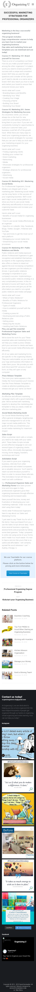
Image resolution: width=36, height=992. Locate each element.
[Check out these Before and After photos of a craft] (18, 842)
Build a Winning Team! (23, 672)
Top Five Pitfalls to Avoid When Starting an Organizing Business (23, 629)
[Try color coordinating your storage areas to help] (18, 908)
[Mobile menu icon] (33, 4)
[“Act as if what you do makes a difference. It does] (18, 776)
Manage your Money (22, 661)
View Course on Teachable (18, 573)
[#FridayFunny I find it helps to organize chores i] (18, 809)
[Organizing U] (7, 940)
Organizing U (12, 950)
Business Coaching (22, 616)
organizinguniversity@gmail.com (14, 700)
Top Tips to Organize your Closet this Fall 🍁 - (16, 957)
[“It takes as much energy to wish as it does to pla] (18, 875)
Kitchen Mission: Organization (20, 651)
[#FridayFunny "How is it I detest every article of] (18, 743)
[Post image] (7, 619)
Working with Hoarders (23, 639)
